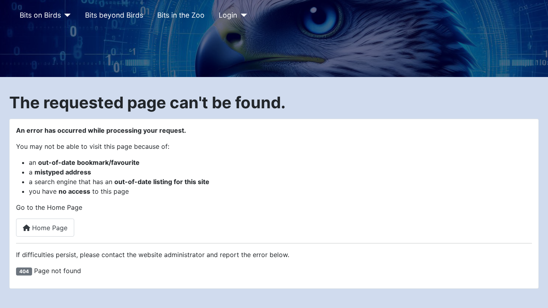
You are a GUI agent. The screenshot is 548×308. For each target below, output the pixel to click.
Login (228, 15)
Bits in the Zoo (181, 15)
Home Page (48, 228)
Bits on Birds (40, 15)
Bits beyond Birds (114, 15)
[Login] (242, 15)
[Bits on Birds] (66, 15)
